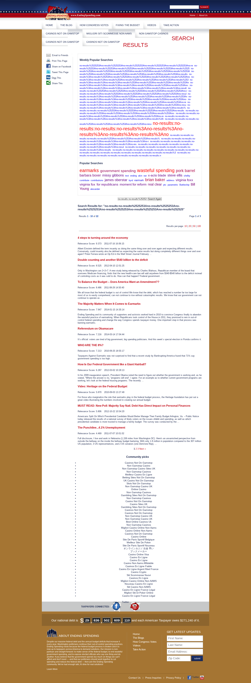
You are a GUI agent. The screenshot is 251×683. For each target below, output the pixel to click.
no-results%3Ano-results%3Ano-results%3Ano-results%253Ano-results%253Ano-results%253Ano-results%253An (136, 81)
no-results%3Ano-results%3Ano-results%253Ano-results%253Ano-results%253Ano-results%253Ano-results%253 (137, 78)
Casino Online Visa (138, 554)
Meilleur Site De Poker (139, 542)
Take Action (171, 25)
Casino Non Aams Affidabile (139, 563)
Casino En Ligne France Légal (138, 589)
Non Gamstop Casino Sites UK (138, 468)
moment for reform (133, 184)
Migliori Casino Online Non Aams (138, 527)
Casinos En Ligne (138, 578)
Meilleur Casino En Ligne (138, 474)
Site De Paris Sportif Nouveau (139, 545)
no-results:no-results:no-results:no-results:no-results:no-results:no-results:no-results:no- (156, 150)
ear (145, 175)
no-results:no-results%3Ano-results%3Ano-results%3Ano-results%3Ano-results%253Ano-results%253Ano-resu (135, 103)
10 (185, 226)
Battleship (184, 184)
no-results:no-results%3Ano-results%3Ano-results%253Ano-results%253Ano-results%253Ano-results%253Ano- (136, 98)
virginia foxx (184, 180)
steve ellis (175, 175)
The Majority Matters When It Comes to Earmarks (109, 303)
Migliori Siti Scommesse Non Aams (109, 33)
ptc (164, 184)
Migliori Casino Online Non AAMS (139, 581)
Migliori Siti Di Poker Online (138, 592)
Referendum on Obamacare (95, 328)
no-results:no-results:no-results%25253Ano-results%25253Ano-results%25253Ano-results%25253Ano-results (135, 109)
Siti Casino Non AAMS (139, 587)
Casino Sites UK (138, 504)
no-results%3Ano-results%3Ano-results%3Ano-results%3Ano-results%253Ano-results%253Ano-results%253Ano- (136, 84)
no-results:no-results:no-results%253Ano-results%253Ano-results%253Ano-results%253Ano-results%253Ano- (139, 112)
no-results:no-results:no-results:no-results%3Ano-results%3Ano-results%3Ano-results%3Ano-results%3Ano (132, 129)
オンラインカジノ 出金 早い (139, 548)
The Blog (66, 25)
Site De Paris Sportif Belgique (139, 539)
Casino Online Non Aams (138, 530)
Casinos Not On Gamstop (62, 33)
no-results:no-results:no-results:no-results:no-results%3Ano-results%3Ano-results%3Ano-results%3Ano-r (138, 140)
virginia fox (87, 184)
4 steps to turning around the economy (103, 237)
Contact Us (135, 677)
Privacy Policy (173, 677)
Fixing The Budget (128, 25)
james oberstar (116, 180)
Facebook (116, 606)
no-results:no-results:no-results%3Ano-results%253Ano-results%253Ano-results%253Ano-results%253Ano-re (140, 114)
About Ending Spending (79, 636)
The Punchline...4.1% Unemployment (101, 427)
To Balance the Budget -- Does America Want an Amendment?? (118, 281)
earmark (139, 180)
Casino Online (138, 536)
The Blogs (138, 637)
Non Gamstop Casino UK (138, 486)
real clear (155, 184)
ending (133, 175)
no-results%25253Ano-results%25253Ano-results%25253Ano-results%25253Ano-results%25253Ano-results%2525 (138, 67)
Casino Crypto (138, 572)
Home (192, 15)
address (170, 180)
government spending (118, 171)
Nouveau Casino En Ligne (139, 583)
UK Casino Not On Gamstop (138, 480)
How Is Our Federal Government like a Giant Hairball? (112, 364)
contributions (97, 180)
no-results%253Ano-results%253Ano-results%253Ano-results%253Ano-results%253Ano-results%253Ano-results (137, 72)
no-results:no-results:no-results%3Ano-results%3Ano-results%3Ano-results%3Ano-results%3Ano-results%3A (134, 117)
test (127, 175)
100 (199, 226)
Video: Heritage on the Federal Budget (102, 386)
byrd (131, 180)
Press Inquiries (153, 677)
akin (140, 175)
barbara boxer (90, 175)
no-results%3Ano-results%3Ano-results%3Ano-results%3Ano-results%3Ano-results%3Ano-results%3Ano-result (136, 86)
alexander (95, 189)
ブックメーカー (138, 551)
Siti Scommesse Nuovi (139, 575)
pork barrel (185, 170)
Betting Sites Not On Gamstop (138, 477)
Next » (142, 449)
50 (194, 226)
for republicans (107, 184)
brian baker (155, 180)
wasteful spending (156, 170)
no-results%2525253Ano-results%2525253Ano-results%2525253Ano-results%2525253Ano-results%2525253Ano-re (136, 65)
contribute (84, 180)
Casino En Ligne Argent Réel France (138, 569)
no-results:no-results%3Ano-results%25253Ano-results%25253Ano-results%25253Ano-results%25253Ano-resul (136, 92)
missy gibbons (113, 175)
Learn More (52, 669)
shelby (187, 175)
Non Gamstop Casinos (153, 33)
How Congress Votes (94, 25)
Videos (151, 25)
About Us (203, 15)
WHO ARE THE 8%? (90, 345)
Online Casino (138, 489)
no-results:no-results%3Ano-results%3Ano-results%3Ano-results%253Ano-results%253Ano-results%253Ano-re (135, 100)
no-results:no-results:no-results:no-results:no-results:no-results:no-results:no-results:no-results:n (135, 154)
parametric (173, 184)
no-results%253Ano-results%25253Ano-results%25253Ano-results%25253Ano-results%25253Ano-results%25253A (137, 70)
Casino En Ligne (139, 557)
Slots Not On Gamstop (139, 483)
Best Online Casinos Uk (138, 521)
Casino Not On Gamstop (139, 501)
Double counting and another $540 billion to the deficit (113, 259)
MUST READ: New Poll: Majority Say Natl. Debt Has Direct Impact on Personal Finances (134, 405)
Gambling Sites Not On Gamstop (138, 495)
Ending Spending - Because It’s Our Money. (75, 12)
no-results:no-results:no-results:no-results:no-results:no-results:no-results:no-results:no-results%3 (128, 152)
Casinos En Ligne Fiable (139, 566)
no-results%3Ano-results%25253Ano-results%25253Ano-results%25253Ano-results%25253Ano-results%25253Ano (136, 75)
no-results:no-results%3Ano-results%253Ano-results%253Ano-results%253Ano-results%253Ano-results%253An (135, 95)
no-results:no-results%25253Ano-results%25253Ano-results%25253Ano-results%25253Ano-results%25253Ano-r (135, 89)
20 (190, 226)
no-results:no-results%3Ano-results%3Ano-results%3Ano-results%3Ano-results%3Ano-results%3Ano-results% (135, 106)
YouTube (135, 606)
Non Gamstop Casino (138, 465)
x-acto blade (157, 175)
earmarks (89, 170)
